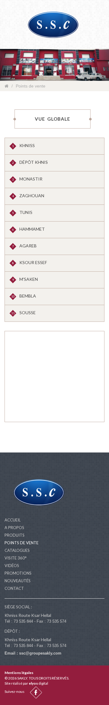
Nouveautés (18, 580)
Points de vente (21, 542)
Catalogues (17, 550)
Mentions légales (19, 672)
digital (38, 683)
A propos (14, 527)
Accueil (13, 520)
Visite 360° (16, 557)
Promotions (18, 573)
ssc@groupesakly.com (40, 653)
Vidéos (12, 565)
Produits (15, 535)
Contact (14, 588)
